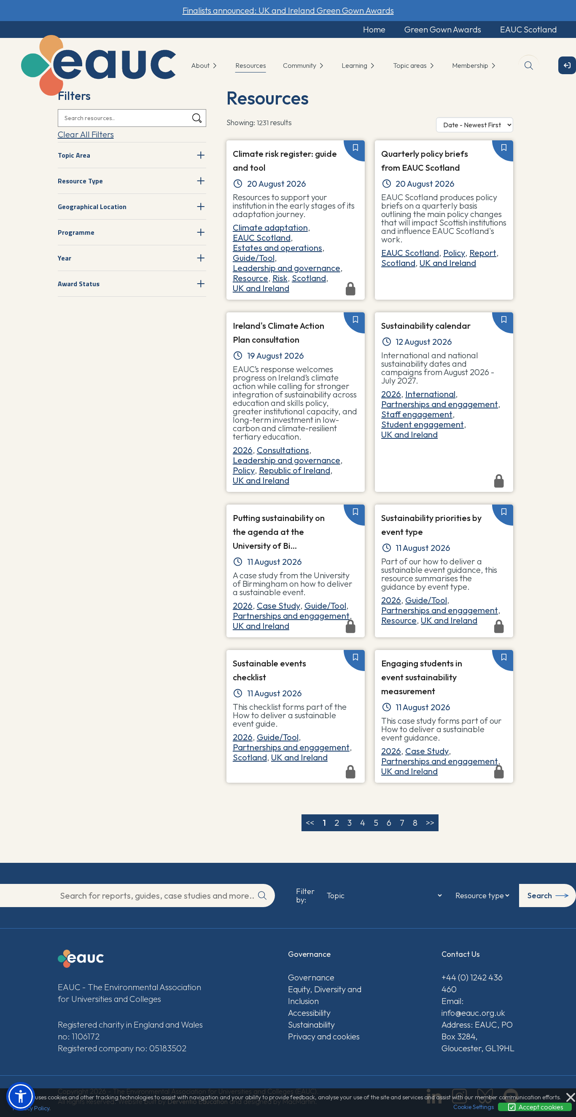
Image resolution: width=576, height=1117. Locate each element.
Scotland (309, 278)
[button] (20, 1096)
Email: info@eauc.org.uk (473, 1007)
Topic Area (74, 155)
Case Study (278, 605)
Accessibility (309, 1012)
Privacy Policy (31, 1108)
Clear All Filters (86, 134)
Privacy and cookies (324, 1036)
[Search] (197, 118)
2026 (243, 450)
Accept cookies (540, 1107)
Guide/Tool (254, 257)
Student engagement (422, 424)
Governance (311, 977)
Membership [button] (471, 65)
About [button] (201, 65)
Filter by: (305, 895)
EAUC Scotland (528, 29)
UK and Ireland (448, 263)
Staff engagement (416, 414)
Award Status (79, 283)
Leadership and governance (286, 268)
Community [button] (300, 65)
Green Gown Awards (442, 29)
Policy (454, 252)
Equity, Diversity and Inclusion (324, 995)
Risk (280, 278)
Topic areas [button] (410, 65)
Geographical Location (92, 206)
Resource (250, 278)
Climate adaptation (270, 227)
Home (374, 29)
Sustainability (311, 1024)
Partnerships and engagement (439, 404)
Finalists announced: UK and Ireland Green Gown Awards (288, 10)
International (430, 394)
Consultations (283, 450)
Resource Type (80, 181)
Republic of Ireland (294, 470)
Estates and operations (277, 247)
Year (64, 258)
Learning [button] (355, 65)
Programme (76, 232)
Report (482, 252)
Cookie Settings (473, 1107)
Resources (250, 65)
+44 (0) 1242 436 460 (472, 983)
